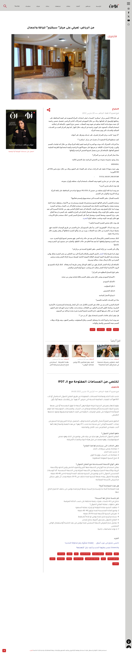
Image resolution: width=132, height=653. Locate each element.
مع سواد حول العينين (92, 559)
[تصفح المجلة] (128, 647)
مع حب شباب (78, 559)
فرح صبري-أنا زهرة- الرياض (108, 113)
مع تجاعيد (61, 554)
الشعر (92, 329)
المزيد (31, 650)
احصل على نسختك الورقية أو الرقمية (21, 152)
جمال (108, 329)
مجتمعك (58, 6)
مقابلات (115, 563)
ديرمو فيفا (61, 559)
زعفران (69, 554)
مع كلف (109, 554)
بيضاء (69, 559)
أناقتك (78, 6)
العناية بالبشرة (85, 554)
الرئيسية (98, 6)
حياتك (47, 6)
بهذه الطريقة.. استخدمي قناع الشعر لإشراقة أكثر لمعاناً (59, 363)
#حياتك (91, 359)
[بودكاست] (128, 641)
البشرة (116, 329)
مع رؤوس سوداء (98, 554)
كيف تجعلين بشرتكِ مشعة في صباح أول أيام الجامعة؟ (108, 363)
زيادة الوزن (101, 329)
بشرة (103, 559)
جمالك (68, 6)
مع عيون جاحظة (113, 559)
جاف (76, 554)
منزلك (38, 6)
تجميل (52, 559)
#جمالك (116, 359)
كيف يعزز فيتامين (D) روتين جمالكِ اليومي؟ (83, 363)
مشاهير (88, 6)
